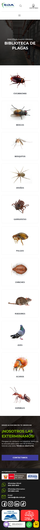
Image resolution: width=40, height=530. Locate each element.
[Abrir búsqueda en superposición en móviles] (20, 6)
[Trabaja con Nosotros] (29, 515)
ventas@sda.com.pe (16, 497)
